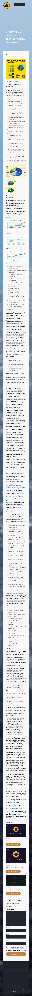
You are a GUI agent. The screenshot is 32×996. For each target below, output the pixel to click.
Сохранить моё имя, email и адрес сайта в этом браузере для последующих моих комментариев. (16, 948)
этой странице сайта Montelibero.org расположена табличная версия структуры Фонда (15, 485)
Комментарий (10, 909)
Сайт (7, 940)
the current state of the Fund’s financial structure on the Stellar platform (14, 807)
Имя (7, 927)
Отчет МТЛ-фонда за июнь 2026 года (14, 867)
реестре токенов (13, 374)
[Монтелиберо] (6, 4)
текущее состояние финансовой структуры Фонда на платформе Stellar (15, 496)
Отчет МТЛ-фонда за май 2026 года (14, 889)
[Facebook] (9, 991)
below (16, 81)
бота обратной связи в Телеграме (14, 508)
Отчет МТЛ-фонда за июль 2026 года (14, 840)
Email (8, 934)
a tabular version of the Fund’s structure (16, 800)
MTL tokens (9, 817)
